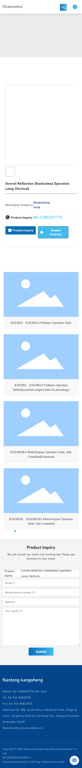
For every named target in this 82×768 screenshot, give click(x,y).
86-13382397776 (48, 217)
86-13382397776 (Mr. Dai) (29, 691)
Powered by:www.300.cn (15, 762)
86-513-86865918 (19, 697)
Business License (54, 762)
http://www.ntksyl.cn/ (28, 728)
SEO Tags (36, 762)
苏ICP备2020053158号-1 (16, 757)
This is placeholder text (41, 301)
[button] (12, 531)
